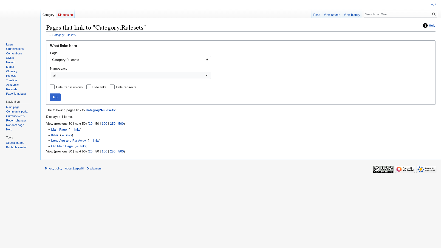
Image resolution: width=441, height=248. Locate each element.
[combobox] (130, 59)
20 (91, 123)
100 (104, 123)
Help (432, 25)
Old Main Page (62, 146)
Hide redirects (126, 87)
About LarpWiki (74, 168)
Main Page (59, 129)
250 (113, 123)
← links (75, 129)
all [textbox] (54, 75)
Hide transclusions (69, 87)
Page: (54, 53)
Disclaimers (94, 168)
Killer (54, 135)
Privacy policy (53, 168)
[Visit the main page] (20, 18)
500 (121, 123)
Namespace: (59, 68)
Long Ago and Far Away (68, 140)
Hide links (99, 87)
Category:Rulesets (64, 35)
